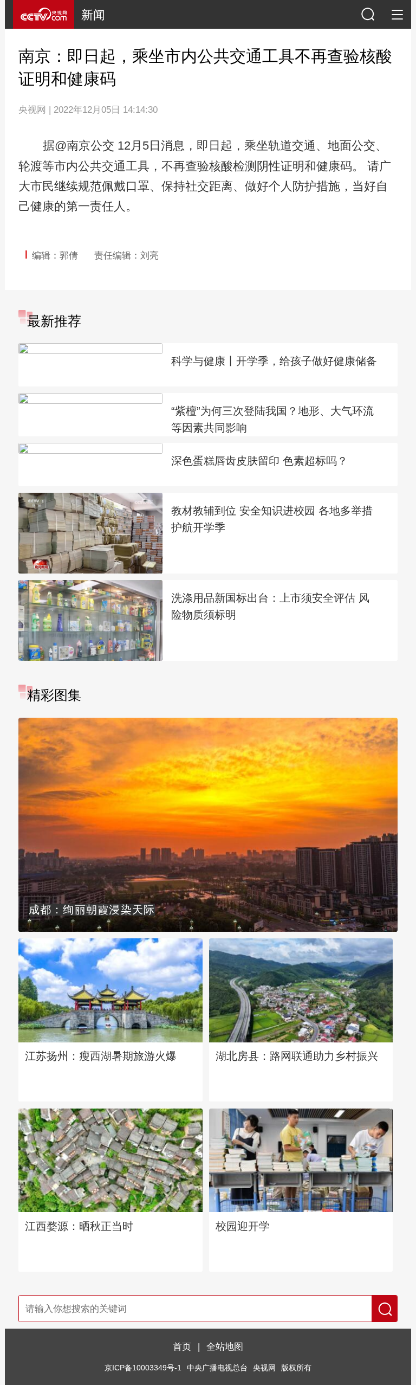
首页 (182, 1346)
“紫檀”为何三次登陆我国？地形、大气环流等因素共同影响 (272, 419)
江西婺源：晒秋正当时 (79, 1226)
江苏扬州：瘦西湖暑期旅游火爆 (101, 1056)
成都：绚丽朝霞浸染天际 (92, 910)
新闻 (93, 15)
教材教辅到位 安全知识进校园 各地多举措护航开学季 (272, 519)
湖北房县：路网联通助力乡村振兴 (297, 1056)
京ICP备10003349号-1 (143, 1368)
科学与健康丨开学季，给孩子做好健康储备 (274, 361)
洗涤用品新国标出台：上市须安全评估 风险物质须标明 (270, 606)
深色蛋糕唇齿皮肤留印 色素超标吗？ (259, 461)
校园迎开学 (243, 1226)
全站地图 (224, 1346)
